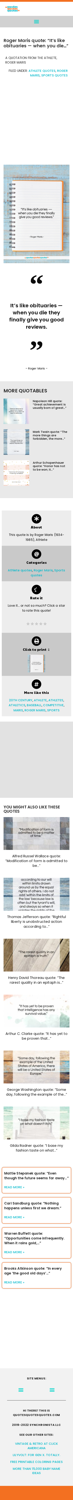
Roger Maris (43, 570)
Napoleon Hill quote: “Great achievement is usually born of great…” (50, 404)
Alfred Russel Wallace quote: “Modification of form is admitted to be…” (36, 861)
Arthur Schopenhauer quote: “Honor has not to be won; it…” (49, 466)
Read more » (14, 1187)
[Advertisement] (36, 123)
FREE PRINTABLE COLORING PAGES (36, 1462)
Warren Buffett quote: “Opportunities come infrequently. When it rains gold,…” (34, 1238)
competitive (53, 705)
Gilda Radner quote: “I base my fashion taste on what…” (36, 1148)
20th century (20, 700)
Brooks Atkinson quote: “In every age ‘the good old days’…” (33, 1271)
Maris (18, 710)
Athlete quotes (42, 71)
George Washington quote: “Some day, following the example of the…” (36, 1092)
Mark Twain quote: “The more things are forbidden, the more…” (50, 435)
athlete (40, 700)
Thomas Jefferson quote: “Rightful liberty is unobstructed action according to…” (36, 922)
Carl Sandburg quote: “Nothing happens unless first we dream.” (32, 1206)
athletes (55, 700)
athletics (17, 705)
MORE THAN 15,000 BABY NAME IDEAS (36, 1471)
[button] (37, 22)
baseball (34, 705)
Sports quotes (54, 75)
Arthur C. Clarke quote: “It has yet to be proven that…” (36, 1036)
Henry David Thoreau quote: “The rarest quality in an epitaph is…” (36, 980)
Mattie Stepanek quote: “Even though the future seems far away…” (36, 1176)
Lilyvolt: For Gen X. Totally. (36, 1455)
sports (53, 710)
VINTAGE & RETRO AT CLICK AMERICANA (36, 1446)
